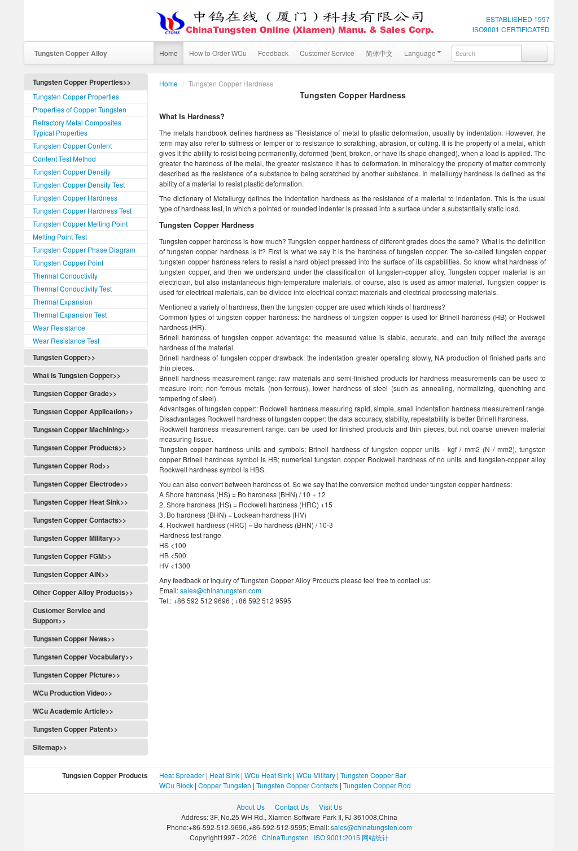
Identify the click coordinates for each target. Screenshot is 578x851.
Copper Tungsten (224, 785)
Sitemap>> (50, 747)
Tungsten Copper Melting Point (80, 223)
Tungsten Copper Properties (76, 96)
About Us (251, 806)
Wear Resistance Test (66, 340)
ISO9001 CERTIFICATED (511, 29)
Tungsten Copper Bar (373, 775)
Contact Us (292, 806)
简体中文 (379, 53)
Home (168, 53)
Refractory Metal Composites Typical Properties (77, 127)
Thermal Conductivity (65, 275)
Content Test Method (64, 158)
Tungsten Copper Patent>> (75, 729)
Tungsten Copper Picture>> (76, 675)
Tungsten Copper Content (72, 145)
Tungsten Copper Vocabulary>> (83, 657)
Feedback (273, 53)
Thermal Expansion (63, 301)
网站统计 (375, 837)
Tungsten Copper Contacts (297, 785)
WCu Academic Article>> (73, 711)
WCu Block (176, 785)
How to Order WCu (218, 53)
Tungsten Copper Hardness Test (82, 210)
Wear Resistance (59, 327)
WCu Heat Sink (267, 775)
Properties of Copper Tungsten (79, 109)
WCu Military (315, 775)
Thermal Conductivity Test (72, 288)
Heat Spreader (181, 775)
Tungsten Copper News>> (74, 638)
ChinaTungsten (286, 837)
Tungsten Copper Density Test (79, 184)
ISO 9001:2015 (338, 837)
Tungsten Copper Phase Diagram (84, 249)
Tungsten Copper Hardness (75, 197)
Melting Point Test (60, 236)
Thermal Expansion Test (70, 314)
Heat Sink (224, 775)
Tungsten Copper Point (68, 262)
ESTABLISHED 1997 (518, 19)
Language (420, 53)
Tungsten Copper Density (72, 171)
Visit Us (330, 806)
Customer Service (327, 53)
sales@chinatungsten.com (219, 590)
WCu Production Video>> (72, 693)
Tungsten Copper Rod (377, 785)
